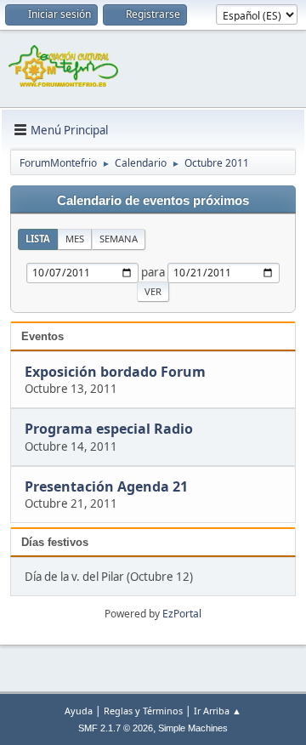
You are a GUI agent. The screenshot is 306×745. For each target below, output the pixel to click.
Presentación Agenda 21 (106, 486)
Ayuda (79, 710)
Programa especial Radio (109, 429)
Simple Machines (193, 728)
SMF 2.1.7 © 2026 (115, 728)
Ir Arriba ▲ (217, 710)
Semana (118, 238)
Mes (74, 238)
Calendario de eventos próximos (153, 201)
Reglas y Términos (143, 710)
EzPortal (181, 613)
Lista (38, 238)
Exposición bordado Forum (115, 371)
